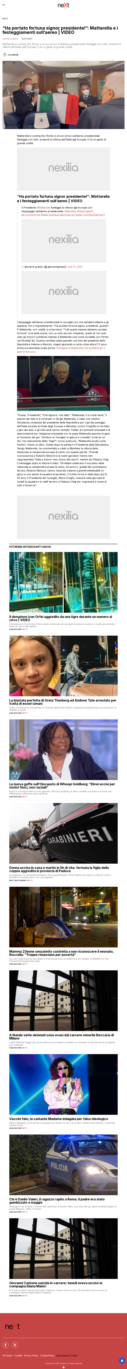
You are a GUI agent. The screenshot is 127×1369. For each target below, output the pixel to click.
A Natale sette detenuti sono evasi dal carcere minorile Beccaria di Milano (61, 1036)
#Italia (44, 214)
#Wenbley (70, 211)
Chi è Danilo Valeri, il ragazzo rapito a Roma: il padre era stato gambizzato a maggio (57, 1201)
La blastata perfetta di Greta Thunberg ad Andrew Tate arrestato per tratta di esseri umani (62, 702)
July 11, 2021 (74, 266)
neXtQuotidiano (10, 38)
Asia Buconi (15, 629)
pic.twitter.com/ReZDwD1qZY (88, 214)
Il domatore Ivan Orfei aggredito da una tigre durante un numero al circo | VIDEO (60, 618)
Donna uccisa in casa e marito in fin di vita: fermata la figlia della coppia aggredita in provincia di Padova (59, 869)
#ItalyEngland (85, 211)
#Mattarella (43, 207)
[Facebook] (3, 1343)
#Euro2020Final (30, 214)
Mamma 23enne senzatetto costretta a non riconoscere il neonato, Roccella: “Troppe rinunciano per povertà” (61, 953)
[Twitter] (13, 1343)
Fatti (5, 19)
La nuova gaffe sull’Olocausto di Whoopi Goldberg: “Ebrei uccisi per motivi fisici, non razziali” (62, 786)
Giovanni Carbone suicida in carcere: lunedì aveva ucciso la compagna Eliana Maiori (55, 1284)
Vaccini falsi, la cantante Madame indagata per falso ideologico (58, 1118)
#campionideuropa (60, 214)
